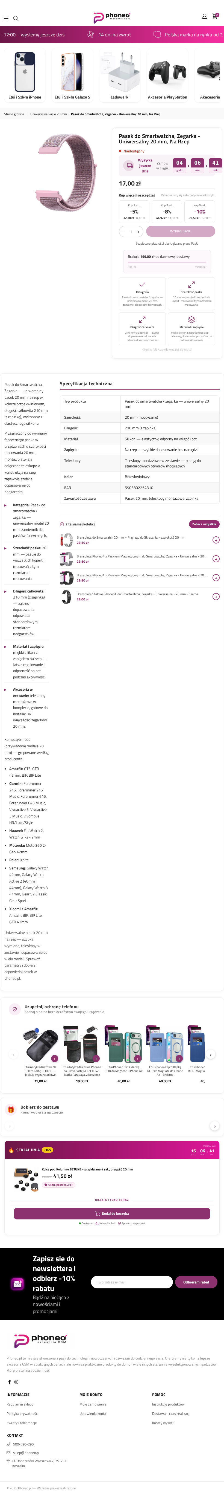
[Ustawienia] (205, 18)
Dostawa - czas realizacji (171, 1413)
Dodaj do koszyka (115, 1213)
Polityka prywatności (23, 1413)
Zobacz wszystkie (204, 524)
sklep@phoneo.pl (26, 1452)
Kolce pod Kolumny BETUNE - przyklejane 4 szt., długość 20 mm (87, 1169)
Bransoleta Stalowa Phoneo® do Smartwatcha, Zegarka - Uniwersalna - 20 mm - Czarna (137, 594)
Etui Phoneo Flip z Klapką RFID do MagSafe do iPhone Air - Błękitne (165, 1071)
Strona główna (14, 114)
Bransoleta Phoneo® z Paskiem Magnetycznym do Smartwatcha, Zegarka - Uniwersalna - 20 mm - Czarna (143, 575)
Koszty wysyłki (163, 1422)
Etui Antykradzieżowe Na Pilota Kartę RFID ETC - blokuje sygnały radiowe (40, 1071)
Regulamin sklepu (20, 1404)
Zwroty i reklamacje (22, 1422)
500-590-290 (23, 1444)
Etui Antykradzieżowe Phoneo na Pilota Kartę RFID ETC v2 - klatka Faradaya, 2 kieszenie (82, 1071)
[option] (65, 173)
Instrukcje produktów (168, 1404)
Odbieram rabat (196, 1282)
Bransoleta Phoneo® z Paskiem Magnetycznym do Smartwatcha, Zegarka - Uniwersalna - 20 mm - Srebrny (143, 556)
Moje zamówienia (93, 1404)
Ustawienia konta (92, 1413)
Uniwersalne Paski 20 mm (48, 114)
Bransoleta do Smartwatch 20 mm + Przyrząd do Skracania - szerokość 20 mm (131, 537)
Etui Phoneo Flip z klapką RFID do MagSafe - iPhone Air (124, 1069)
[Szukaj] (16, 18)
